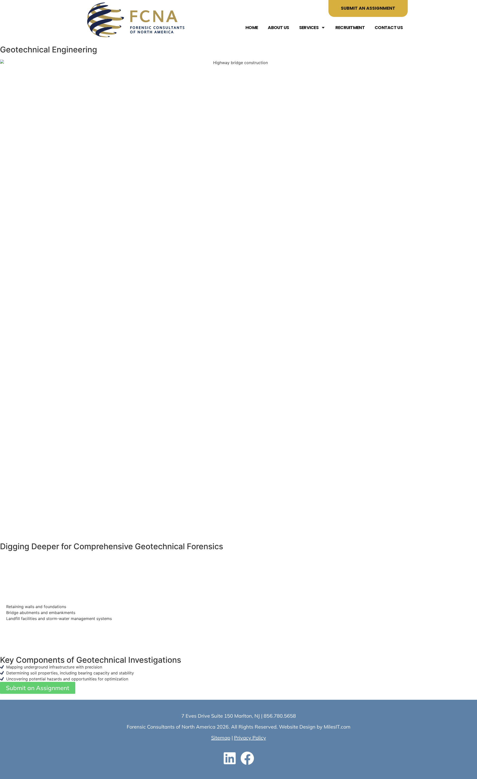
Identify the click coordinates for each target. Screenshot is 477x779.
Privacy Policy (250, 738)
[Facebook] (247, 758)
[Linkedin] (230, 758)
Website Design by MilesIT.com (315, 727)
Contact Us (389, 28)
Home (251, 28)
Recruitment (350, 28)
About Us (278, 28)
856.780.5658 (280, 716)
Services (308, 28)
